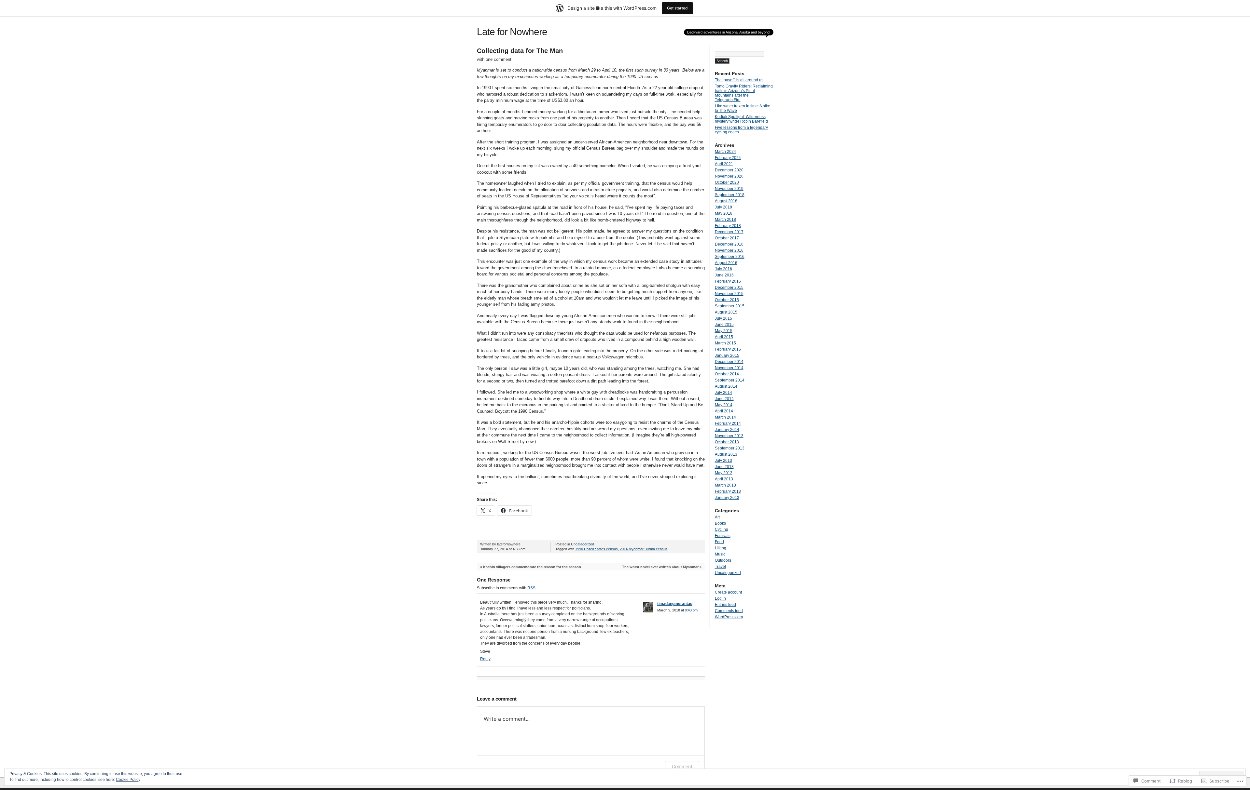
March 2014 (725, 417)
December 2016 (729, 244)
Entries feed (725, 604)
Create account (728, 592)
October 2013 (727, 442)
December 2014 (729, 361)
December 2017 (729, 232)
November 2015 (729, 293)
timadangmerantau (674, 603)
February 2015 (728, 349)
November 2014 (729, 368)
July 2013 (723, 460)
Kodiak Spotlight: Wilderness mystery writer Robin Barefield (741, 119)
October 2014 (727, 374)
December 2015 (729, 287)
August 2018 (726, 201)
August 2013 (726, 454)
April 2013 (724, 479)
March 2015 (725, 343)
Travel (720, 566)
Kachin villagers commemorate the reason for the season (532, 567)
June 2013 (724, 466)
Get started (677, 8)
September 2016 (729, 256)
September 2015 (729, 306)
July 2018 (723, 207)
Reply (485, 659)
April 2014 (724, 411)
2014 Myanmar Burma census (644, 549)
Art (717, 517)
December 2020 (729, 170)
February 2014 (728, 423)
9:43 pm (691, 610)
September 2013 (729, 448)
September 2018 (729, 195)
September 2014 (729, 380)
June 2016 (724, 275)
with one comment (494, 59)
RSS (531, 588)
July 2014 (723, 392)
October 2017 (727, 238)
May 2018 (723, 213)
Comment (682, 766)
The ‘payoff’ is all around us (739, 80)
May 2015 (723, 330)
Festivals (722, 535)
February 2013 (728, 491)
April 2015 (724, 337)
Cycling (721, 529)
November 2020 (729, 176)
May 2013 (723, 473)
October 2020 (727, 182)
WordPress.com (729, 617)
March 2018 (725, 219)
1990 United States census (596, 549)
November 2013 (729, 436)
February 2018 (728, 225)
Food (719, 542)
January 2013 (727, 497)
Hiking (720, 548)
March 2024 (725, 151)
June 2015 (724, 324)
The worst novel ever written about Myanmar (660, 567)
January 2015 (727, 355)
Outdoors (723, 560)
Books (720, 523)
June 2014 (724, 398)
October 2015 (727, 300)
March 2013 (725, 485)
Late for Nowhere (512, 31)
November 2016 (729, 250)
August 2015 (726, 312)
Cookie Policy (128, 779)
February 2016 (728, 281)
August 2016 (726, 263)
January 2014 (727, 429)
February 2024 (728, 157)
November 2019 (729, 188)
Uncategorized (582, 544)
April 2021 (724, 164)
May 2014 (723, 405)
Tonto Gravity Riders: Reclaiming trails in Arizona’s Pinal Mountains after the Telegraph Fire (744, 93)
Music (720, 554)
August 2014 (726, 386)
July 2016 (723, 269)
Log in (720, 598)
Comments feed (729, 611)
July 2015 (723, 318)
